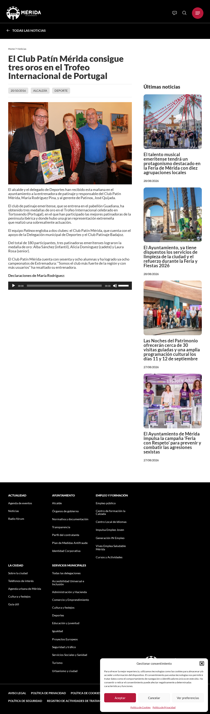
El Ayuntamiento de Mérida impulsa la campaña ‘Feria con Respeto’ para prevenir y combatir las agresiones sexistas (172, 443)
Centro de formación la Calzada (110, 512)
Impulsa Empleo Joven (110, 529)
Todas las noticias (29, 30)
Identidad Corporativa (66, 551)
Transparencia (61, 527)
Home (11, 48)
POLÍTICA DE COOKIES (86, 693)
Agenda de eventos (20, 503)
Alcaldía (40, 90)
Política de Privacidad (164, 707)
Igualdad (57, 631)
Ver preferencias (188, 698)
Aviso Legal (17, 693)
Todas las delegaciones (66, 573)
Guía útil (13, 604)
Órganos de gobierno (65, 511)
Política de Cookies (140, 707)
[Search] (184, 12)
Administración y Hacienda (69, 592)
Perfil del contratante (65, 535)
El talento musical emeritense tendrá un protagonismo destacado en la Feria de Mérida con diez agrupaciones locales (172, 163)
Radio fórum (16, 518)
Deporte (61, 90)
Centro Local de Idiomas (111, 521)
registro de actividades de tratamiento (78, 701)
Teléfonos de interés (21, 581)
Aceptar (120, 698)
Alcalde (57, 503)
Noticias (22, 48)
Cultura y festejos (19, 596)
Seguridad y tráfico (64, 647)
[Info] (174, 13)
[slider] (124, 285)
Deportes (58, 615)
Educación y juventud (65, 623)
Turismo (57, 662)
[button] (202, 663)
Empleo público (106, 503)
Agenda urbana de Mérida (24, 588)
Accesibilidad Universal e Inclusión (68, 582)
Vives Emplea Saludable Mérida (111, 547)
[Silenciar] (115, 286)
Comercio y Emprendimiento (70, 599)
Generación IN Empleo (110, 538)
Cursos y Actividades (109, 557)
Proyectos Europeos (65, 639)
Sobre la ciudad (18, 573)
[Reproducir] (13, 286)
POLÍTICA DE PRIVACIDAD (48, 693)
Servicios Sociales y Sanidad (69, 654)
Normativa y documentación (70, 519)
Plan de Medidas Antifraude (70, 543)
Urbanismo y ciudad (65, 671)
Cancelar (154, 698)
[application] (70, 286)
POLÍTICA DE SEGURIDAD (25, 701)
